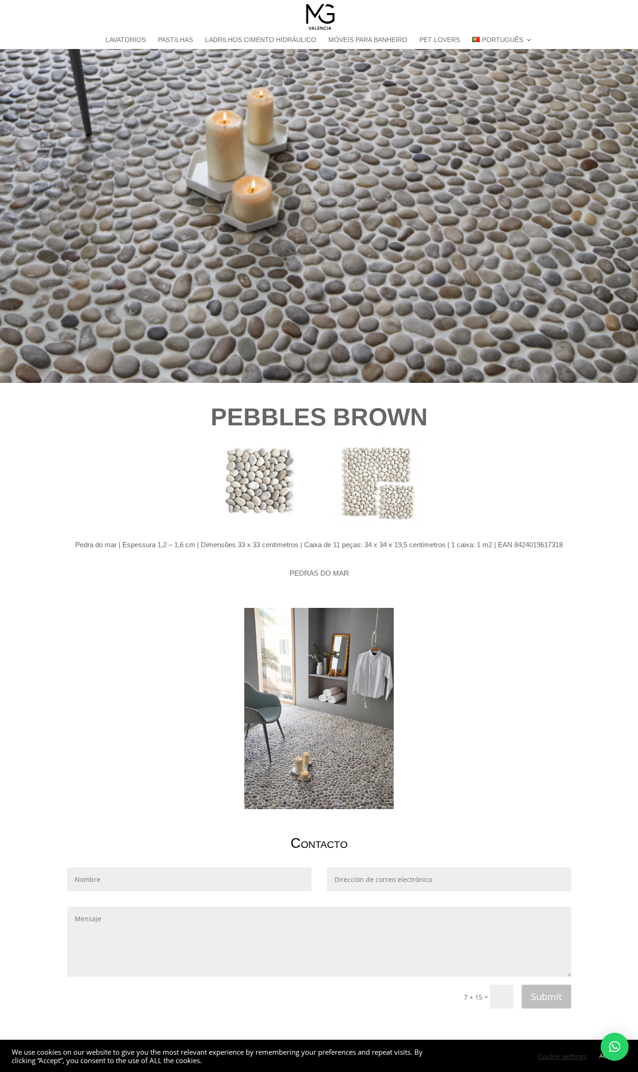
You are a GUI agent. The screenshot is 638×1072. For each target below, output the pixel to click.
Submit (546, 996)
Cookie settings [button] (562, 1056)
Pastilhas (175, 39)
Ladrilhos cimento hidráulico (260, 39)
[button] (615, 1047)
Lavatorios (126, 39)
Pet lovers (439, 39)
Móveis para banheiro (367, 39)
